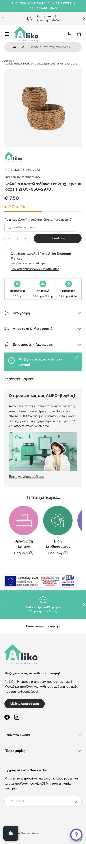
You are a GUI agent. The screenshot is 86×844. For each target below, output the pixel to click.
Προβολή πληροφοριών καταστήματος (35, 269)
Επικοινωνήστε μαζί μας (26, 476)
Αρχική (8, 61)
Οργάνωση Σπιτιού (23, 543)
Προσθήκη (57, 238)
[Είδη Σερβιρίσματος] (58, 520)
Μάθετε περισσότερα (24, 704)
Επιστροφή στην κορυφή (43, 626)
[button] (79, 34)
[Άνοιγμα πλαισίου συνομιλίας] (76, 835)
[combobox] (43, 47)
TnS (6, 170)
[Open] (10, 833)
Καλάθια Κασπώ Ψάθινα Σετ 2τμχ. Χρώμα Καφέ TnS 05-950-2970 (40, 64)
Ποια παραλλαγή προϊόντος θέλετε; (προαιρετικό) (38, 220)
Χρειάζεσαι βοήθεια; (19, 379)
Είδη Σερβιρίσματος (58, 543)
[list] (43, 108)
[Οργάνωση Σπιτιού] (23, 520)
